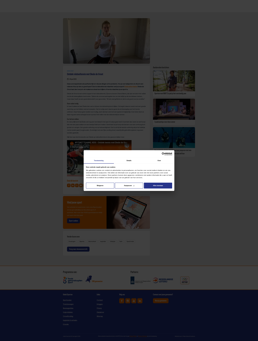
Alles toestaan (158, 185)
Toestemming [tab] (99, 160)
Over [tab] (159, 160)
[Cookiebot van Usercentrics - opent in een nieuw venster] (163, 153)
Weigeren (100, 185)
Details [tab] (129, 160)
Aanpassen (128, 185)
